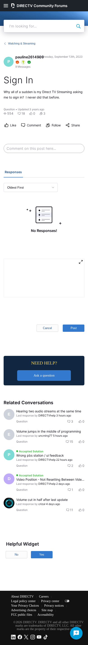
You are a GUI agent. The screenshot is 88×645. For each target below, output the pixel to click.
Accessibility (45, 614)
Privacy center (50, 601)
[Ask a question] (76, 633)
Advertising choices (24, 610)
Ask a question (44, 375)
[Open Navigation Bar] (7, 5)
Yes (41, 554)
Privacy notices (54, 605)
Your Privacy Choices (25, 605)
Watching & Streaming (21, 43)
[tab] (13, 172)
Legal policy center (24, 601)
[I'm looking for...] (78, 26)
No (16, 554)
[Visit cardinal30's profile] (9, 502)
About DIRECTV (23, 596)
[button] (8, 113)
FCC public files (22, 614)
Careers (44, 596)
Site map (48, 610)
